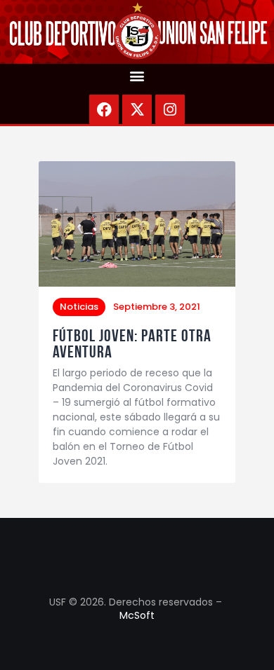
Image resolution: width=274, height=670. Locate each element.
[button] (137, 75)
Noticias (79, 306)
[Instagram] (170, 109)
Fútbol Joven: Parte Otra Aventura (132, 344)
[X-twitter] (137, 109)
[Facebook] (104, 109)
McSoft (137, 615)
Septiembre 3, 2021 (156, 306)
